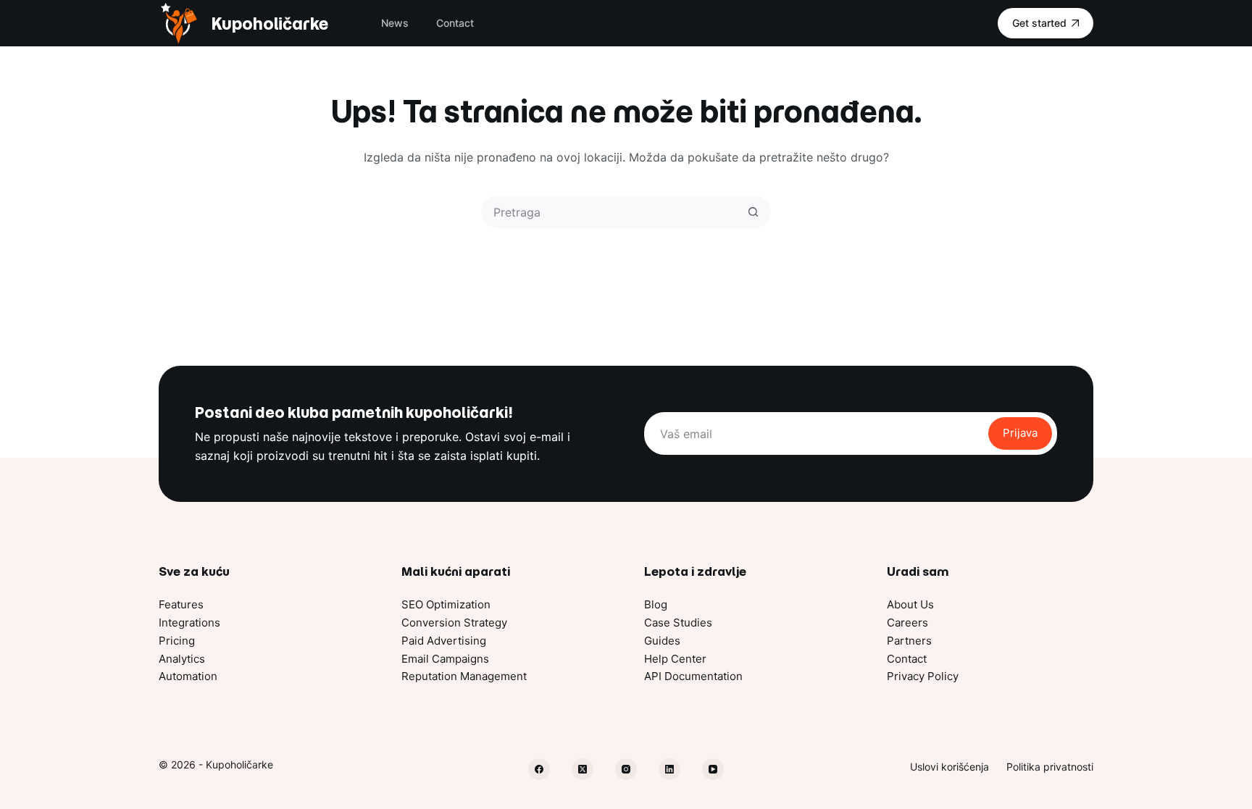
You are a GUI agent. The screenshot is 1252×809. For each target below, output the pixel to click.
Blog (655, 604)
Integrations (189, 622)
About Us (910, 604)
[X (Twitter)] (582, 769)
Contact (455, 23)
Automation (188, 676)
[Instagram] (626, 769)
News (395, 23)
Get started (1039, 23)
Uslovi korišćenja (949, 766)
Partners (909, 640)
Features (181, 604)
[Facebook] (539, 769)
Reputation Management (464, 676)
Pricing (177, 640)
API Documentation (693, 676)
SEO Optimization (446, 604)
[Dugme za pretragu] (753, 212)
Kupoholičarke (269, 23)
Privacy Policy (923, 676)
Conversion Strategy (454, 622)
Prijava (1020, 433)
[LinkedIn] (669, 769)
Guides (662, 640)
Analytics (182, 659)
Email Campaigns (445, 659)
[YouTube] (713, 769)
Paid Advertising (443, 640)
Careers (907, 622)
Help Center (675, 659)
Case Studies (678, 622)
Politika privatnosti (1049, 766)
